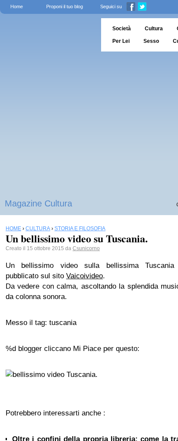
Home (16, 6)
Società (121, 29)
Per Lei (121, 41)
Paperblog (47, 34)
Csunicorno (86, 248)
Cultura (154, 29)
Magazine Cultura (38, 203)
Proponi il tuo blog (64, 6)
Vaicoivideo (84, 276)
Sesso (151, 41)
